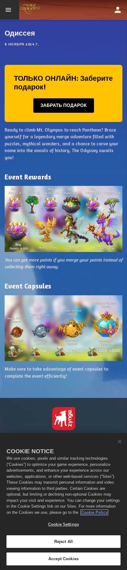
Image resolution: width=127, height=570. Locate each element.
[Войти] (117, 9)
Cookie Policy (94, 512)
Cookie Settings (63, 524)
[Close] (119, 441)
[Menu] (9, 10)
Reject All (63, 541)
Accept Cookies (63, 558)
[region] (63, 501)
